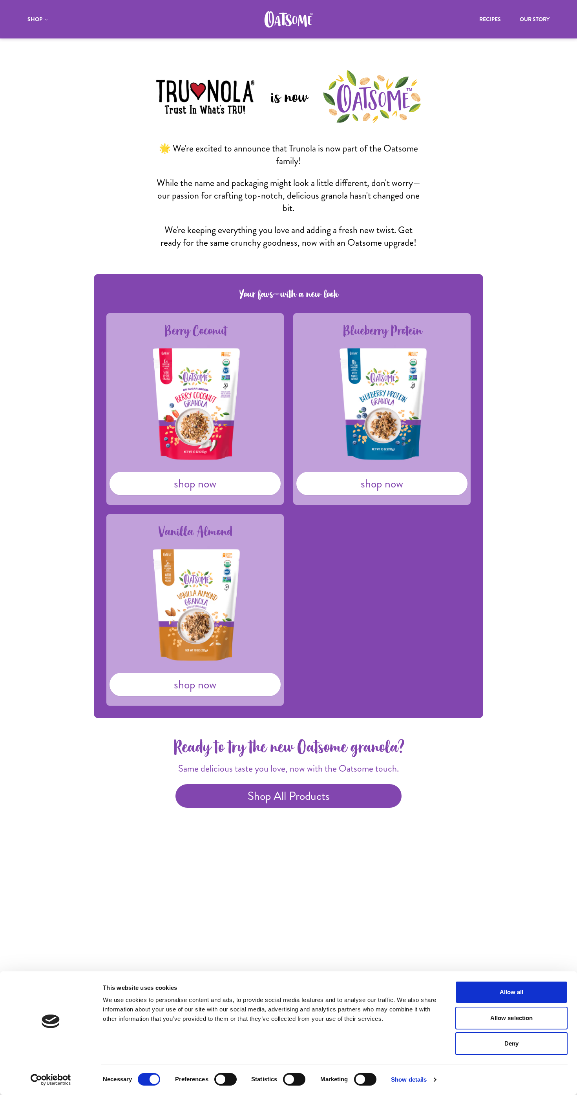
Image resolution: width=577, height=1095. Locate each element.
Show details (409, 1079)
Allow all (512, 992)
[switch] (225, 1079)
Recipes (490, 19)
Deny (511, 1043)
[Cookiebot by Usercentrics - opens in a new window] (50, 1080)
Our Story (535, 19)
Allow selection (511, 1018)
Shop (34, 19)
